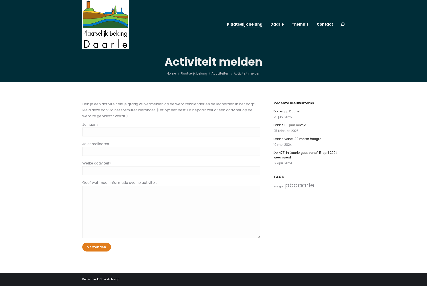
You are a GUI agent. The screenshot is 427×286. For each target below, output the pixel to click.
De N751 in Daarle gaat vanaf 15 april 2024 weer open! (306, 155)
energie (278, 186)
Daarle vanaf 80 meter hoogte (297, 139)
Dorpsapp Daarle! (287, 111)
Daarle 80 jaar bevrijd (290, 125)
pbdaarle (299, 185)
